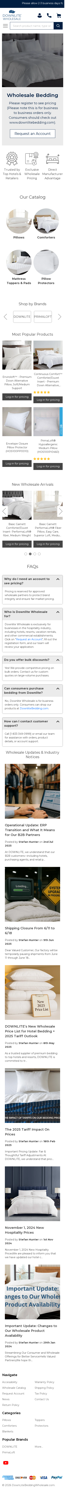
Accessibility (9, 1381)
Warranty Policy (43, 1381)
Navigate (9, 1374)
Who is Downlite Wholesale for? (25, 622)
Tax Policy (39, 1393)
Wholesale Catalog (14, 1387)
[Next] (57, 325)
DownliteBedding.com (34, 720)
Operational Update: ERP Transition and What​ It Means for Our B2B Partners (30, 839)
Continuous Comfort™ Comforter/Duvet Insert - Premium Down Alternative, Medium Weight (46, 386)
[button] (31, 140)
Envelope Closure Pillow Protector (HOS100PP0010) (16, 453)
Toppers (38, 1419)
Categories (11, 1413)
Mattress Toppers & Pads (18, 287)
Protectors (40, 1425)
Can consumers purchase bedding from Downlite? (24, 702)
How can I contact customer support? (26, 735)
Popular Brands (15, 1439)
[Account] (37, 15)
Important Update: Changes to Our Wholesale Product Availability (31, 1326)
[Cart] (56, 15)
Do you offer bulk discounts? (26, 671)
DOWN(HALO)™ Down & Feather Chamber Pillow (16, 532)
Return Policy (10, 1404)
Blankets (7, 1431)
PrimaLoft (8, 1452)
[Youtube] (5, 1462)
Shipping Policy (43, 1387)
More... (37, 1446)
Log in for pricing (16, 403)
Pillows (18, 242)
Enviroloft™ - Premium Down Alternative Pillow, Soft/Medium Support (16, 389)
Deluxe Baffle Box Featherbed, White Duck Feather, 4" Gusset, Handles (46, 534)
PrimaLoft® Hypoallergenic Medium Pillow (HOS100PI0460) (46, 452)
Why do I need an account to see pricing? (27, 585)
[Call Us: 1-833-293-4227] (46, 15)
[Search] (55, 26)
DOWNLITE (9, 1446)
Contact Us (40, 1398)
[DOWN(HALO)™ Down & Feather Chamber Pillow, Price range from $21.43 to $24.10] (16, 510)
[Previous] (5, 325)
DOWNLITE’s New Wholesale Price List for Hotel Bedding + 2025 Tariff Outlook (30, 1035)
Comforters (44, 242)
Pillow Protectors (44, 285)
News (5, 1398)
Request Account (13, 1393)
